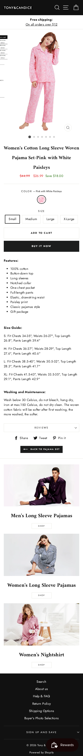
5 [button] (46, 137)
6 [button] (50, 137)
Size (41, 211)
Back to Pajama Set (44, 449)
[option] (41, 22)
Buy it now (42, 246)
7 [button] (54, 137)
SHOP (41, 595)
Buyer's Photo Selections (41, 718)
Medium (31, 219)
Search (41, 681)
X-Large (69, 219)
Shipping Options (41, 711)
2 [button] (34, 137)
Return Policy (41, 703)
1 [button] (29, 137)
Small (12, 219)
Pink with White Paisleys (41, 200)
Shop (41, 525)
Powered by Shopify (41, 752)
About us (41, 689)
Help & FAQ (41, 696)
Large (50, 219)
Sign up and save (41, 732)
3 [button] (38, 137)
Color (41, 191)
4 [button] (42, 137)
